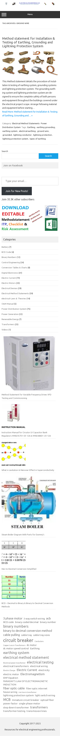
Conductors (39, 641)
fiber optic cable (14, 688)
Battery (5, 247)
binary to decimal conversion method (27, 630)
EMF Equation (10, 677)
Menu (30, 14)
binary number (48, 622)
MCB (7, 699)
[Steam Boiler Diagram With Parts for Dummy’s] (29, 504)
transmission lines (37, 711)
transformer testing (14, 711)
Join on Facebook (13, 165)
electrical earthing (27, 131)
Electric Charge (9, 670)
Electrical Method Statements (26, 123)
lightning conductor (22, 135)
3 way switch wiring (34, 618)
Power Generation (10, 314)
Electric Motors (9, 283)
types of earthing (38, 139)
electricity (43, 670)
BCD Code (6, 252)
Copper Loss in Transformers (14, 645)
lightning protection (42, 135)
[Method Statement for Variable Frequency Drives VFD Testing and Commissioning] (29, 364)
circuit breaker (18, 640)
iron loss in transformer (27, 692)
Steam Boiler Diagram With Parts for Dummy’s (23, 534)
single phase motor (29, 703)
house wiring (10, 692)
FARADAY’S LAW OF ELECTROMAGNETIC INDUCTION (25, 683)
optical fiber (47, 700)
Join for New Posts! (16, 191)
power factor (10, 703)
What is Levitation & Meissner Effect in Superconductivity (28, 470)
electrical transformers (16, 666)
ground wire (43, 131)
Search (5, 151)
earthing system (10, 131)
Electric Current (9, 278)
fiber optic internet (36, 688)
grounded (7, 135)
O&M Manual (8, 304)
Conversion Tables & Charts (14, 267)
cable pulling (11, 635)
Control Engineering (11, 262)
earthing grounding (46, 127)
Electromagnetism (32, 674)
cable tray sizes (41, 635)
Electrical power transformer (14, 663)
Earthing (31, 127)
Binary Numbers (9, 257)
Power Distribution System (14, 309)
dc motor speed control (16, 648)
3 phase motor (12, 618)
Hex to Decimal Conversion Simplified (19, 569)
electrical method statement (26, 657)
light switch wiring (45, 695)
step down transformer (16, 707)
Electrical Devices (9, 288)
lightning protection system (15, 139)
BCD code (8, 622)
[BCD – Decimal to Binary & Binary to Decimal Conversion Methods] (14, 588)
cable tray (26, 635)
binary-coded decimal (27, 622)
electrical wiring (39, 666)
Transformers (8, 324)
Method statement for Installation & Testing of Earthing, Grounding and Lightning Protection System (28, 42)
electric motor (11, 674)
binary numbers (15, 626)
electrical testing (40, 662)
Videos (5, 329)
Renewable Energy (10, 319)
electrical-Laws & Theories (14, 298)
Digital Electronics (10, 273)
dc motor (32, 645)
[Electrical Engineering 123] (30, 4)
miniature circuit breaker (25, 700)
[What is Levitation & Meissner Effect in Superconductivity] (14, 455)
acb (48, 618)
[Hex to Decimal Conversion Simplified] (14, 554)
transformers (39, 707)
